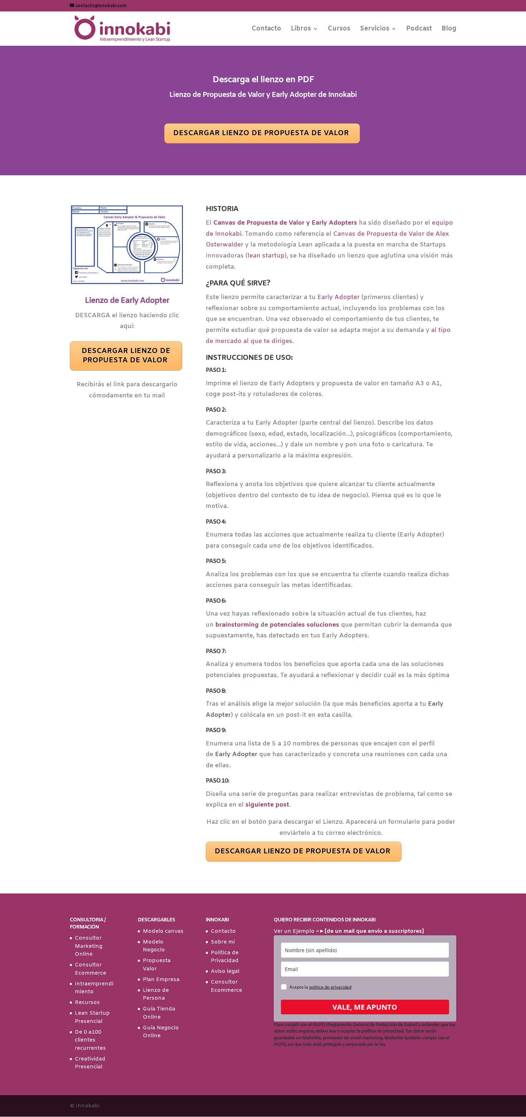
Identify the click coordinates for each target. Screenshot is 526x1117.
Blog (449, 29)
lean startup (266, 256)
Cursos (339, 29)
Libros (301, 29)
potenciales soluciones (304, 625)
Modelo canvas (163, 931)
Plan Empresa (161, 979)
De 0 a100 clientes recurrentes (90, 1040)
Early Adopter (338, 297)
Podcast (419, 29)
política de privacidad (330, 987)
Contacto (266, 29)
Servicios (374, 29)
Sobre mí (223, 942)
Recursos (87, 1002)
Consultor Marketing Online (88, 946)
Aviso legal (225, 971)
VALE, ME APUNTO (364, 1007)
